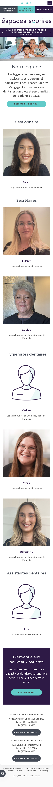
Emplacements (44, 10)
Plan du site (31, 771)
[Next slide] (51, 32)
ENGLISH (28, 3)
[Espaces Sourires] (26, 24)
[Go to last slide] (2, 32)
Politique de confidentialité (12, 768)
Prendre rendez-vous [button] (26, 10)
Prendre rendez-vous (26, 732)
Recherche (20, 771)
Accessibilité (9, 771)
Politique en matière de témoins (37, 768)
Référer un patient (9, 10)
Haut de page (43, 771)
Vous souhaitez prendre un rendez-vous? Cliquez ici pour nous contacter (26, 32)
